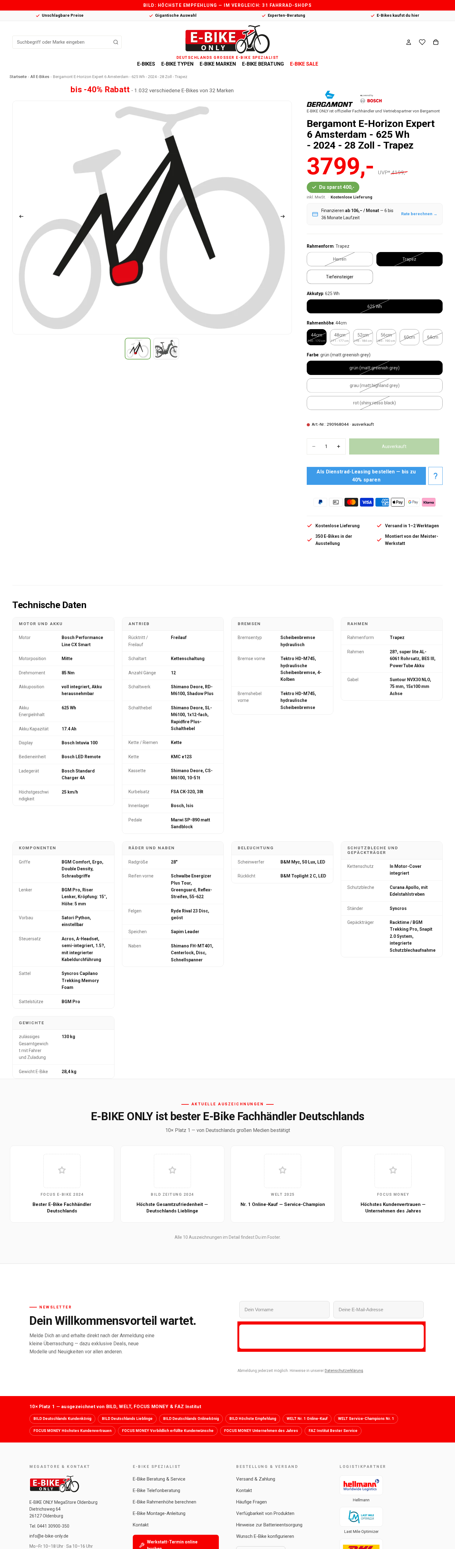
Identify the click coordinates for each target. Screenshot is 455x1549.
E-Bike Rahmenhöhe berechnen (164, 1502)
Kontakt (141, 1525)
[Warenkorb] (436, 42)
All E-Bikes (39, 76)
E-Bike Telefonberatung (156, 1490)
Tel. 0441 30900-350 (49, 1526)
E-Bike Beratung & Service (159, 1479)
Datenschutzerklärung (344, 1370)
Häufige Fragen (251, 1502)
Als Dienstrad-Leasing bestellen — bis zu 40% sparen (366, 476)
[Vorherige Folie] (19, 217)
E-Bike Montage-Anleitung (159, 1513)
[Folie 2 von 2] (166, 348)
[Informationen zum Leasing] (435, 476)
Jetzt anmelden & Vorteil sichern (331, 1336)
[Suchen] (116, 42)
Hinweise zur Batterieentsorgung (269, 1525)
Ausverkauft (394, 446)
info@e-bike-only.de (48, 1536)
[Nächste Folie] (285, 217)
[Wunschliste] (422, 42)
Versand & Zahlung (255, 1479)
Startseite (18, 76)
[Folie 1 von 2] (138, 348)
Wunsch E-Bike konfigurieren (265, 1536)
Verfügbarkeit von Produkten (265, 1513)
